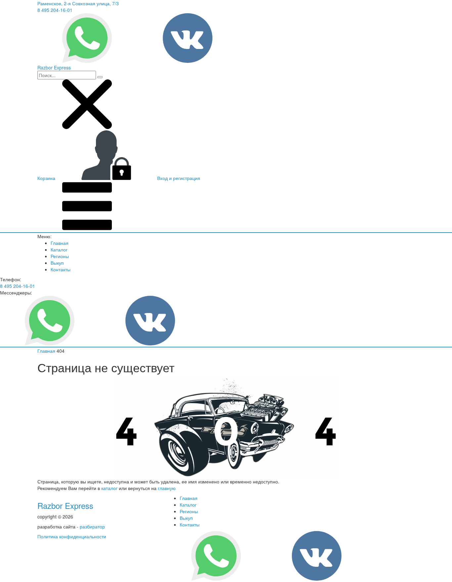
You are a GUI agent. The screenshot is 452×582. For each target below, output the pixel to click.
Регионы (60, 256)
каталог (109, 488)
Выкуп (57, 262)
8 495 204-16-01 (54, 10)
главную (167, 488)
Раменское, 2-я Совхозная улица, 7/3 (78, 3)
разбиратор (92, 526)
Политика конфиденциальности (71, 536)
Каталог (59, 249)
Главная (59, 243)
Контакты (60, 269)
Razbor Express (65, 505)
